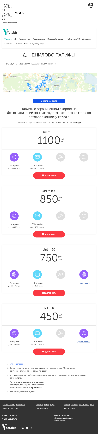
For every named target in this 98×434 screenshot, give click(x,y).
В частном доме (49, 101)
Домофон (86, 39)
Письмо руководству (34, 44)
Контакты (8, 44)
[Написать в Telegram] (20, 12)
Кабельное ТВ (73, 39)
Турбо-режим (83, 283)
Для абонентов (69, 408)
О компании (20, 405)
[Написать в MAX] (23, 12)
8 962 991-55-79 (9, 419)
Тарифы (8, 39)
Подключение (39, 39)
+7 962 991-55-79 (7, 16)
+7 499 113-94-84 (7, 7)
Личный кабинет (42, 408)
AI (29, 39)
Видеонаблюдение (55, 39)
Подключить (49, 175)
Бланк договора (17, 364)
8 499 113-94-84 (9, 415)
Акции (52, 405)
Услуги (19, 44)
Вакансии (14, 408)
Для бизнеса (20, 39)
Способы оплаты (9, 405)
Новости (74, 405)
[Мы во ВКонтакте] (16, 12)
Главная (67, 405)
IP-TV (92, 405)
